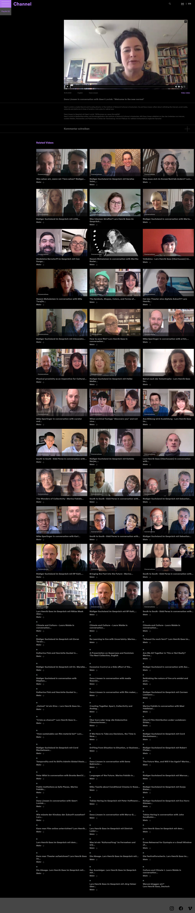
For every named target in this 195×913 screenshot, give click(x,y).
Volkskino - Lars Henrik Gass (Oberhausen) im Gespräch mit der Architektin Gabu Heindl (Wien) (168, 246)
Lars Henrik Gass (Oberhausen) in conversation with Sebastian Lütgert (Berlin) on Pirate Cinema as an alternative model (168, 447)
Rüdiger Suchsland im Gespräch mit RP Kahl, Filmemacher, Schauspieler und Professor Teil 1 (115, 598)
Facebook (181, 908)
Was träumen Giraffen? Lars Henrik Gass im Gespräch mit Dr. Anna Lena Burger (115, 207)
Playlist (5, 11)
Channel (22, 4)
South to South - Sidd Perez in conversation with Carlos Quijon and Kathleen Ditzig (168, 561)
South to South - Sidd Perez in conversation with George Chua (115, 486)
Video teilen (185, 93)
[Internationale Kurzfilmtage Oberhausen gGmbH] (5, 4)
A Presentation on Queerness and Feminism (115, 653)
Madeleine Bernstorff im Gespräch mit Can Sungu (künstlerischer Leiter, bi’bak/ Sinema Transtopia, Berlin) (61, 247)
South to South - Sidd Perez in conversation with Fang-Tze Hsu (61, 446)
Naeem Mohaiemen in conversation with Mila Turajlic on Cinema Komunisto (61, 287)
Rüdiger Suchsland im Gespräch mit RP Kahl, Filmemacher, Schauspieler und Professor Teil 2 (61, 561)
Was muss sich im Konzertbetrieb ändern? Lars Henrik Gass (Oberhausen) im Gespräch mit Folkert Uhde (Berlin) (168, 166)
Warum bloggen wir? (168, 884)
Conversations (43, 174)
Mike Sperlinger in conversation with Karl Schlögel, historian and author (61, 523)
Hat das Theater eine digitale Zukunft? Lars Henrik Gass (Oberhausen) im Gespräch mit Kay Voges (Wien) (168, 287)
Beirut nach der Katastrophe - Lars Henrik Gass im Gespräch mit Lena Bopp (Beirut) (168, 367)
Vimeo (190, 908)
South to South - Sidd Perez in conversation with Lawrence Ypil (115, 523)
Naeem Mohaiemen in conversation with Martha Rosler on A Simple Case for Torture (115, 247)
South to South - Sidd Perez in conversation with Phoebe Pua (168, 598)
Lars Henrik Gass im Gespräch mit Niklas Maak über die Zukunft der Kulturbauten (61, 599)
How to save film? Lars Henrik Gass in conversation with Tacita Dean (115, 327)
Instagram (171, 908)
